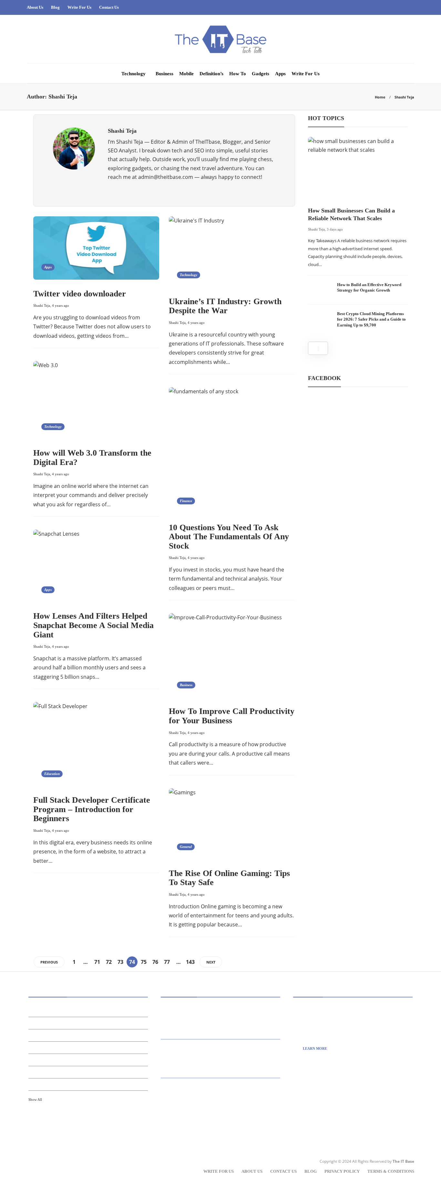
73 (120, 961)
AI (89, 1010)
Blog (55, 7)
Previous (49, 962)
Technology (133, 73)
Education (52, 774)
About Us (35, 7)
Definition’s (211, 73)
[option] (358, 235)
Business (164, 73)
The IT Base (403, 1161)
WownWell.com (326, 1119)
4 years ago (60, 305)
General (186, 847)
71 (97, 961)
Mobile (186, 73)
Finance (186, 501)
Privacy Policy (342, 1171)
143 (190, 961)
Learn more (315, 1048)
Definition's (89, 1059)
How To (237, 73)
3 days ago (335, 229)
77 (167, 961)
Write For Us (79, 7)
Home (380, 97)
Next (210, 962)
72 (109, 961)
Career (89, 1047)
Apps (280, 73)
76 (155, 961)
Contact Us (109, 7)
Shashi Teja (41, 305)
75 (144, 961)
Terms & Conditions (390, 1171)
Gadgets (260, 73)
